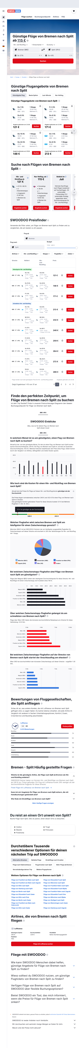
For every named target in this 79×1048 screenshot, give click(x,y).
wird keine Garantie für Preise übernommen (62, 1014)
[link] (20, 208)
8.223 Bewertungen (27, 729)
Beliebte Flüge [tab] (36, 860)
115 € (21, 40)
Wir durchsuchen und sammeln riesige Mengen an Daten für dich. (37, 1024)
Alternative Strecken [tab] (20, 860)
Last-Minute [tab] (46, 95)
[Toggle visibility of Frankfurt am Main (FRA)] (62, 560)
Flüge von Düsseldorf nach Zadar (23, 894)
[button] (3, 11)
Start (11, 77)
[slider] (76, 248)
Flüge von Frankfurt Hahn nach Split (56, 886)
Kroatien (24, 77)
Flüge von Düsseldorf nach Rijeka (55, 888)
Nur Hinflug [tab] (59, 95)
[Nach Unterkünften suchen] (3, 22)
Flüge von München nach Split (54, 883)
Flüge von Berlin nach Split (20, 891)
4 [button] (69, 384)
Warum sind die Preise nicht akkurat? (26, 1028)
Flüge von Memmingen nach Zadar (56, 903)
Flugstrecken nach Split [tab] (43, 865)
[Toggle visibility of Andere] (57, 563)
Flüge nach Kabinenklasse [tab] (22, 865)
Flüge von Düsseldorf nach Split (55, 880)
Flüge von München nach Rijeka (55, 897)
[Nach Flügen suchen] (3, 17)
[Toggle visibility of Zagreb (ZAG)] (21, 563)
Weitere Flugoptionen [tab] (44, 869)
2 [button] (61, 384)
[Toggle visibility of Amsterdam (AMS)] (41, 560)
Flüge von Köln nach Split (20, 886)
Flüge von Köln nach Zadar (20, 908)
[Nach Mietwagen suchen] (3, 26)
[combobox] (51, 45)
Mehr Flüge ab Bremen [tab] (64, 865)
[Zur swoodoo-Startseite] (14, 11)
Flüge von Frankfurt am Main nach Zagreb (26, 883)
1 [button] (57, 384)
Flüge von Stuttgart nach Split (54, 900)
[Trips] (3, 40)
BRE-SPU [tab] (43, 412)
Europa (17, 77)
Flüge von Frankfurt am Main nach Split (25, 880)
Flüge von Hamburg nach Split (22, 888)
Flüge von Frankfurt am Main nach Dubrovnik (23, 904)
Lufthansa (24, 723)
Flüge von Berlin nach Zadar (21, 900)
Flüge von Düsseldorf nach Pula (55, 894)
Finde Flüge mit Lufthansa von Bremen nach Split (30, 788)
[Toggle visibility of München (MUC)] (21, 560)
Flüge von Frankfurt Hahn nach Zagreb (57, 891)
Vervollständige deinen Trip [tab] (22, 869)
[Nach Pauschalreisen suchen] (3, 30)
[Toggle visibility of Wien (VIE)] (39, 563)
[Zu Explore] (3, 35)
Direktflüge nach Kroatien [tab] (54, 860)
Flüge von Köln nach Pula (20, 897)
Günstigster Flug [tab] (19, 95)
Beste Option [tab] (33, 95)
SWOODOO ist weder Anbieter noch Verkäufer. (30, 1020)
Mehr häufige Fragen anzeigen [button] (43, 803)
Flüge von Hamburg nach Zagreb (55, 908)
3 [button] (65, 384)
